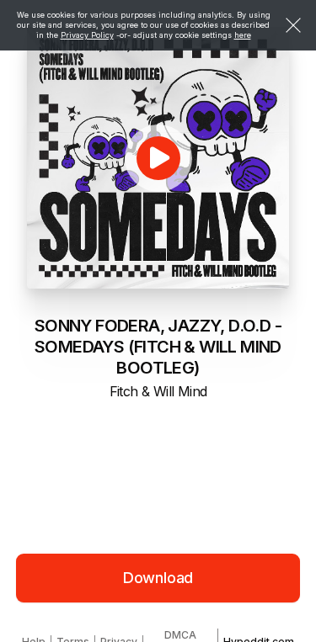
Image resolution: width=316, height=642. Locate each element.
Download (158, 577)
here (242, 35)
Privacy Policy (87, 35)
